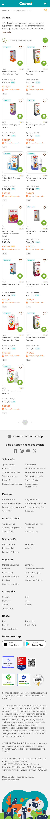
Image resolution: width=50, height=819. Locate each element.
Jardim (5, 604)
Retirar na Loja (31, 531)
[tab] (4, 41)
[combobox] (25, 10)
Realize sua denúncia (12, 484)
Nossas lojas (30, 465)
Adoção (28, 548)
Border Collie (31, 625)
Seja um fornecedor (34, 476)
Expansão (6, 480)
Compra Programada (12, 528)
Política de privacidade (35, 503)
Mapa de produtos (10, 780)
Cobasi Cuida (8, 531)
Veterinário (30, 544)
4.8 (46, 122)
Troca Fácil (7, 511)
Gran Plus (29, 576)
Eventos (6, 468)
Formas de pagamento (13, 507)
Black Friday (7, 572)
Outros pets (7, 608)
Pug (4, 621)
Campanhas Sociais (11, 472)
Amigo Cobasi (8, 524)
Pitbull (5, 625)
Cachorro (6, 597)
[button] (3, 3)
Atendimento (8, 499)
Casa (27, 601)
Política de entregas (11, 503)
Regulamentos (32, 499)
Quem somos (8, 465)
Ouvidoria (29, 511)
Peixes (28, 604)
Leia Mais (7, 32)
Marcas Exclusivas (10, 565)
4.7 (46, 69)
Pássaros (6, 601)
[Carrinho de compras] (45, 3)
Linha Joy (29, 565)
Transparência (31, 480)
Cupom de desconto (34, 569)
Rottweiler (30, 621)
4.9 (22, 69)
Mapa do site (8, 777)
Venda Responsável (34, 472)
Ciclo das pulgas (32, 572)
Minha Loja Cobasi (33, 580)
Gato (27, 597)
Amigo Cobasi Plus (34, 524)
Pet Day (6, 580)
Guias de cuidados (10, 584)
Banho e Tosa (8, 544)
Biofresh (6, 569)
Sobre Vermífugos (10, 576)
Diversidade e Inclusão (35, 468)
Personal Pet (8, 548)
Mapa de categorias (25, 777)
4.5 (22, 282)
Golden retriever (9, 629)
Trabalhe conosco (10, 476)
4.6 (46, 282)
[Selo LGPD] (38, 686)
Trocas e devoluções (34, 507)
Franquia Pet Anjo (10, 552)
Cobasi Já (29, 528)
